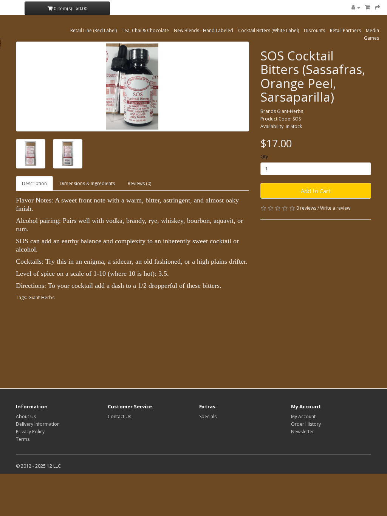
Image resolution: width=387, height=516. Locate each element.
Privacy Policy (30, 431)
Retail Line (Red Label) (93, 30)
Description (34, 183)
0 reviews (306, 208)
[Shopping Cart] (367, 7)
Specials (208, 416)
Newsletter (302, 431)
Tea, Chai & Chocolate (145, 30)
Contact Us (119, 416)
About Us (26, 416)
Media (372, 30)
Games (371, 38)
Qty (264, 156)
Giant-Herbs (290, 111)
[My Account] (355, 7)
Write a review (335, 208)
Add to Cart (316, 191)
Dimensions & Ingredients (87, 183)
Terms (22, 439)
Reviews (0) (139, 183)
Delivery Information (38, 424)
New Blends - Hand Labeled (203, 30)
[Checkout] (377, 7)
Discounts (314, 30)
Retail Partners (345, 30)
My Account (303, 416)
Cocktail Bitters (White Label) (268, 30)
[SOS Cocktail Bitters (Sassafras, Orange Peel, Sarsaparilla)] (132, 86)
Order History (306, 424)
